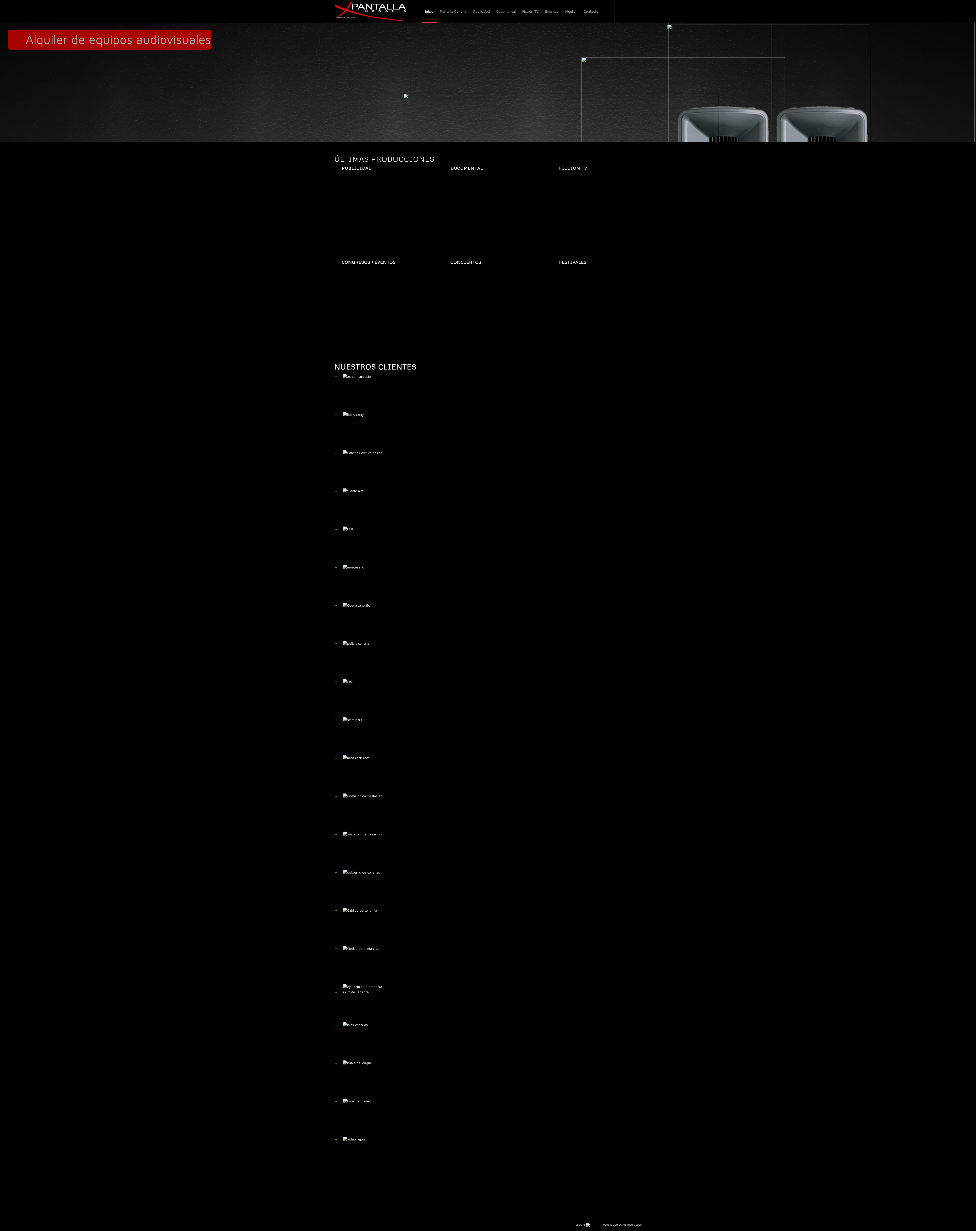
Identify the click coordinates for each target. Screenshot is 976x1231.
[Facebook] (623, 11)
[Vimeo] (638, 11)
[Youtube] (630, 11)
